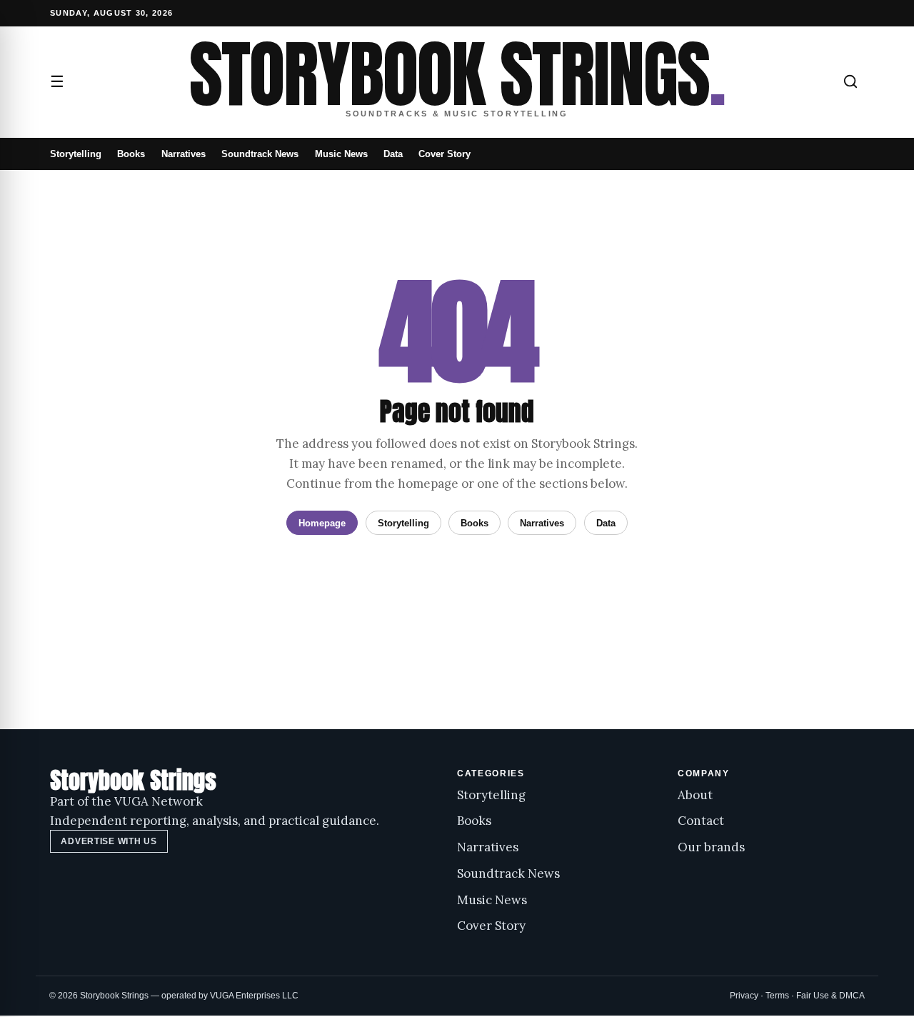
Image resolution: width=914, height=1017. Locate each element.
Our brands (711, 847)
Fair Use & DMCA (830, 996)
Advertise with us (108, 841)
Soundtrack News (259, 154)
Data (393, 154)
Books (131, 154)
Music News (341, 154)
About (695, 795)
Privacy (744, 996)
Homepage (322, 523)
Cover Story (444, 154)
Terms (777, 996)
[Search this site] (850, 81)
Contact (701, 820)
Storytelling (75, 154)
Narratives (183, 154)
